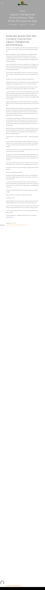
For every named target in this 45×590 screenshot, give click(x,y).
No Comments (32, 24)
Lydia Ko (26, 224)
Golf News (22, 10)
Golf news (8, 224)
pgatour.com (12, 223)
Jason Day (23, 224)
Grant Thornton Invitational (15, 224)
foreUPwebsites (13, 24)
